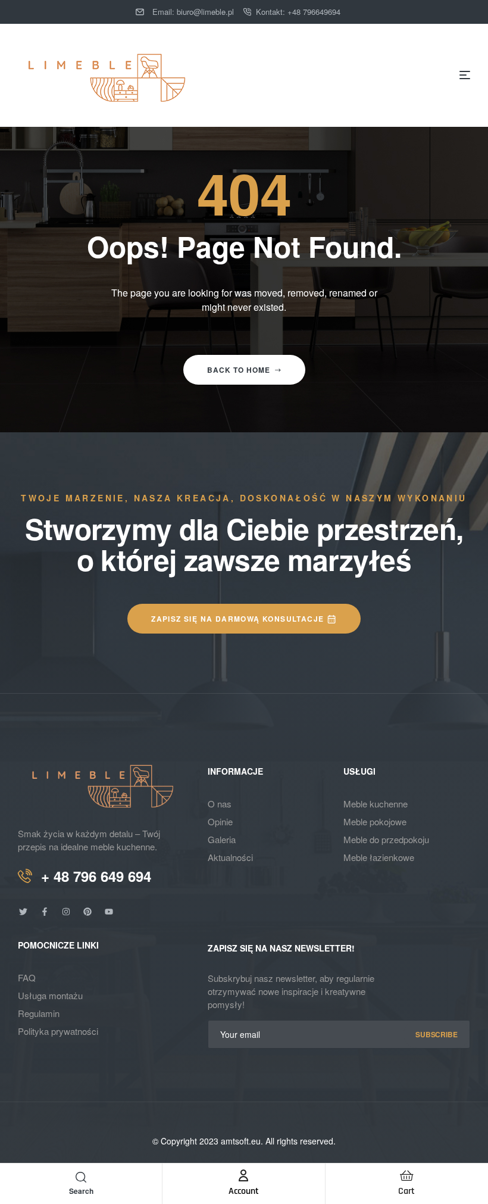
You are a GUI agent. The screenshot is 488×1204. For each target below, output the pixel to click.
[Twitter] (23, 911)
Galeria (222, 839)
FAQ (27, 977)
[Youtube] (109, 911)
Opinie (220, 821)
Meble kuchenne (375, 803)
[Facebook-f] (44, 911)
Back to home (238, 369)
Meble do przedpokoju (386, 839)
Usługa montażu (50, 995)
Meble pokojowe (374, 821)
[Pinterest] (87, 911)
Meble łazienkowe (378, 857)
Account (244, 1191)
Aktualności (230, 857)
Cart (406, 1191)
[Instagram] (66, 911)
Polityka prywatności (58, 1031)
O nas (220, 803)
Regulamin (39, 1013)
